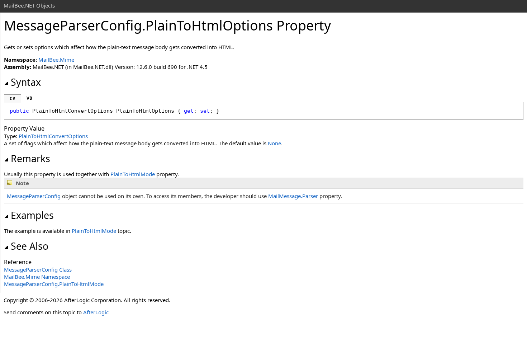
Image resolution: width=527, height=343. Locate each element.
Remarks (30, 158)
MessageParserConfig (34, 195)
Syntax (26, 82)
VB (29, 98)
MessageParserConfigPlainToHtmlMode (54, 283)
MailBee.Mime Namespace (37, 276)
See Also (29, 246)
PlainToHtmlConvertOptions (53, 136)
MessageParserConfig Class (38, 269)
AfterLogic (96, 312)
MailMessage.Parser (293, 195)
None (274, 143)
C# (12, 98)
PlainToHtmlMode (132, 174)
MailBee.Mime (56, 59)
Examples (32, 215)
